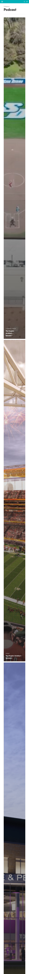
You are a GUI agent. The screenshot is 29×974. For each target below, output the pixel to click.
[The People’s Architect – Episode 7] (14, 178)
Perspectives (9, 328)
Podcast (14, 328)
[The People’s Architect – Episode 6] (14, 500)
